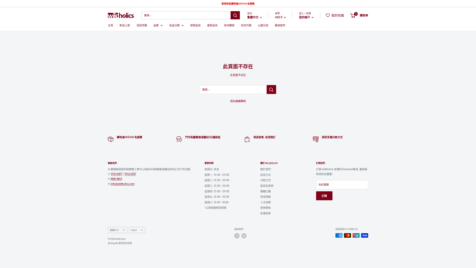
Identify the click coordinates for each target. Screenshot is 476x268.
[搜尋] (235, 15)
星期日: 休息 (212, 169)
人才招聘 (265, 202)
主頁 (110, 25)
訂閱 (324, 195)
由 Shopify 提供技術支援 (120, 243)
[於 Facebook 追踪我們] (236, 235)
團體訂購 (265, 191)
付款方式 (265, 180)
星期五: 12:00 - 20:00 (217, 196)
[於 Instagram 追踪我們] (244, 235)
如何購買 (229, 25)
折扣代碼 (246, 25)
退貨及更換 (266, 185)
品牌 (156, 25)
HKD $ (134, 230)
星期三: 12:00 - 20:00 (217, 185)
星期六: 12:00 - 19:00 (217, 202)
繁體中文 (114, 230)
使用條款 (265, 207)
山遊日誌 (263, 25)
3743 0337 (130, 174)
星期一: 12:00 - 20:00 (217, 174)
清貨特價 (141, 25)
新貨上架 (125, 25)
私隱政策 (265, 213)
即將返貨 (195, 25)
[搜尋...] (271, 89)
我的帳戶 (305, 17)
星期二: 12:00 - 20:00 (217, 180)
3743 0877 (116, 174)
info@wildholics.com (123, 183)
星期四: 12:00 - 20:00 (217, 191)
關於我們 (265, 169)
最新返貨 (212, 25)
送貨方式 (265, 174)
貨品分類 (174, 25)
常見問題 (265, 196)
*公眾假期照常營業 (215, 207)
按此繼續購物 (238, 101)
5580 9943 (116, 178)
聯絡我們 (280, 25)
